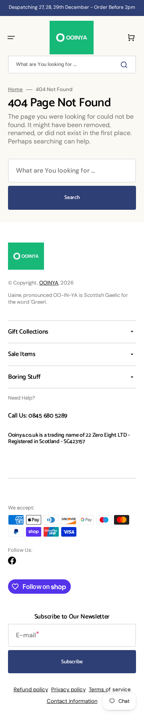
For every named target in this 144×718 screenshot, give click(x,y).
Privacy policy (68, 689)
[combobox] (72, 65)
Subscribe (72, 662)
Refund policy (31, 689)
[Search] (125, 65)
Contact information (72, 701)
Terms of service (110, 689)
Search (72, 197)
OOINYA (48, 282)
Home (15, 89)
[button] (11, 37)
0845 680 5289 (47, 415)
